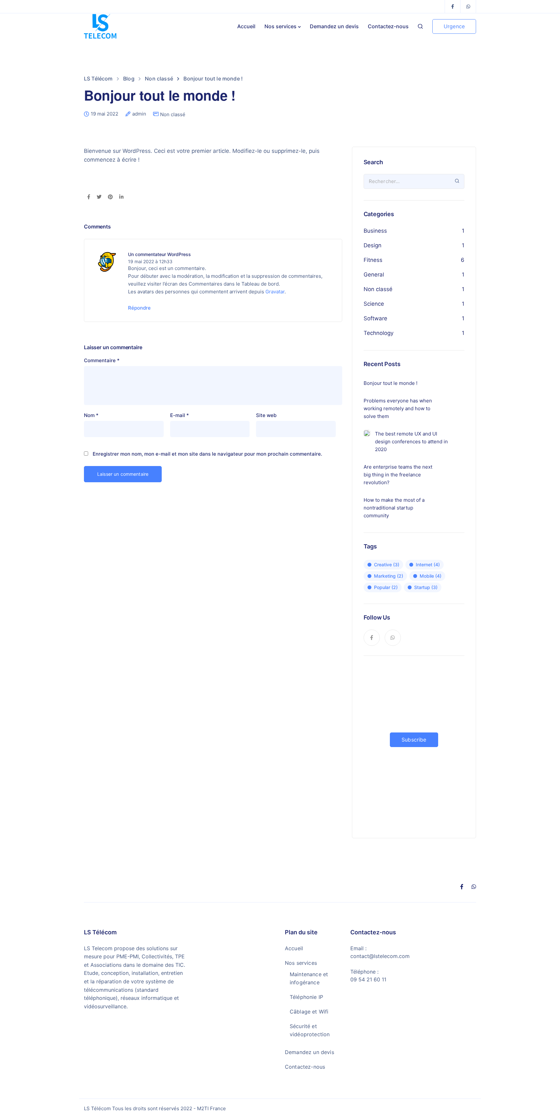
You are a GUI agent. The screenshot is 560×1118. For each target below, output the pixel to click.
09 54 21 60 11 (368, 979)
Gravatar (275, 292)
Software (375, 318)
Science (374, 304)
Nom (91, 415)
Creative (386, 564)
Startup (426, 587)
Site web (266, 415)
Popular (386, 587)
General (374, 274)
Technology (378, 333)
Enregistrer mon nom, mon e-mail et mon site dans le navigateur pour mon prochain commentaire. (207, 453)
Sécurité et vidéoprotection (310, 1030)
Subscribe (414, 739)
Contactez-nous (388, 26)
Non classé (172, 114)
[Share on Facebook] (88, 197)
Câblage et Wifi (309, 1011)
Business (375, 230)
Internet (428, 564)
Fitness (373, 260)
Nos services (280, 26)
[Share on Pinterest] (110, 197)
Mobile (430, 576)
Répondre (139, 308)
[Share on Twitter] (99, 197)
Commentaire (102, 360)
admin (139, 114)
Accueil (246, 26)
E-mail (179, 415)
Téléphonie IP (306, 997)
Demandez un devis (334, 26)
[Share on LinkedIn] (121, 197)
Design (372, 245)
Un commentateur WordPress (159, 254)
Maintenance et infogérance (309, 978)
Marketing (388, 576)
